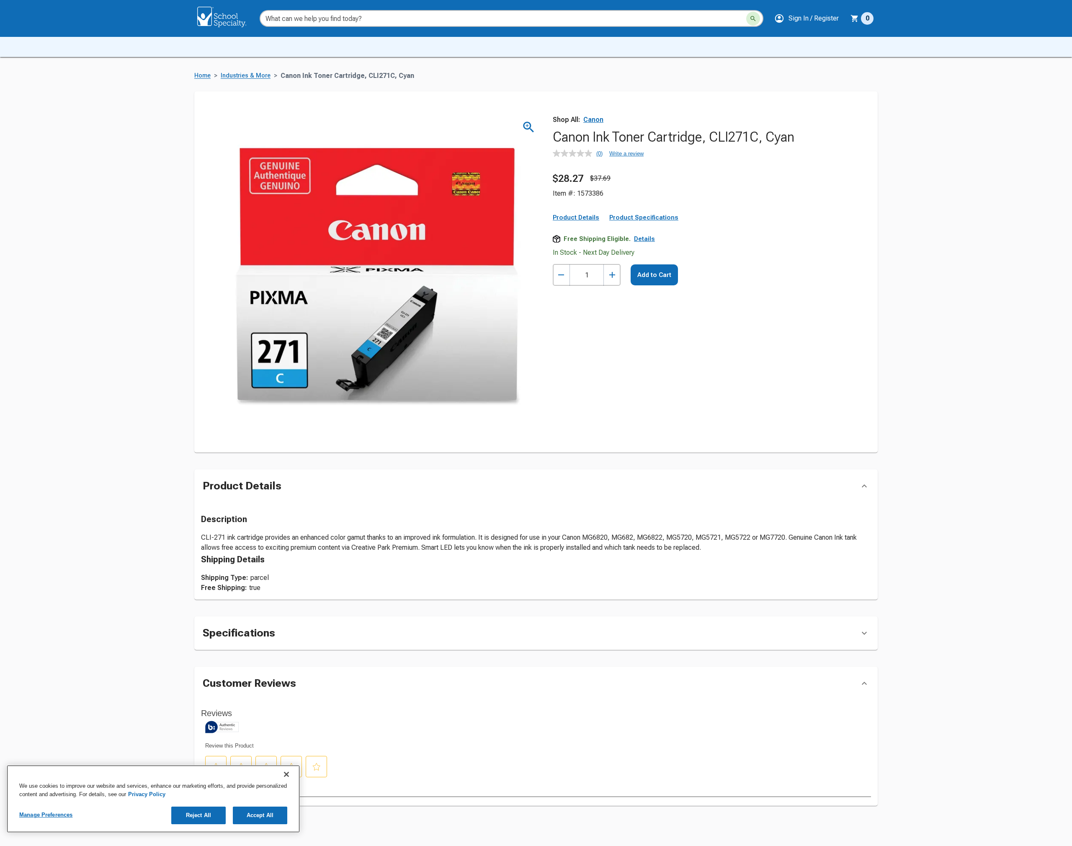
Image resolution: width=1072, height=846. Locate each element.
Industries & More (246, 75)
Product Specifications (643, 217)
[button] (806, 18)
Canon (593, 120)
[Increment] (612, 275)
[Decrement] (561, 275)
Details (644, 239)
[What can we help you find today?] (753, 19)
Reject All (198, 815)
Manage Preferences (45, 815)
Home (202, 75)
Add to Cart (654, 275)
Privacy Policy (146, 794)
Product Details (576, 217)
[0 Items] (854, 18)
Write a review (626, 153)
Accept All (260, 815)
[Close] (286, 774)
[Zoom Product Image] (529, 127)
